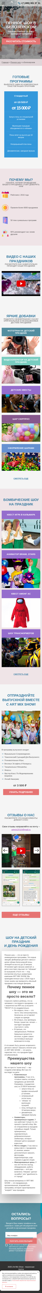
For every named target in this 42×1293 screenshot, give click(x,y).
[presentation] (5, 850)
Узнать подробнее (21, 792)
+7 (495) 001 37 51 (30, 3)
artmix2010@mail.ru (21, 829)
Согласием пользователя (24, 1250)
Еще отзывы (21, 915)
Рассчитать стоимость (21, 41)
